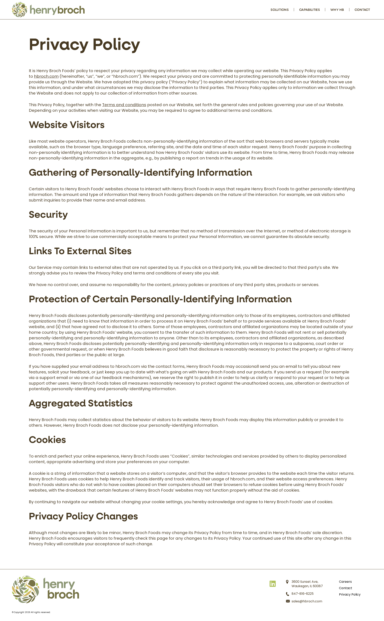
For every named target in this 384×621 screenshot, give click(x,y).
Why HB (337, 9)
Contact (362, 9)
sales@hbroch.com (307, 601)
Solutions (280, 9)
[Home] (48, 9)
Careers (345, 582)
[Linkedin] (273, 583)
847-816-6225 (303, 594)
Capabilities (309, 9)
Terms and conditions (124, 105)
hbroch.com (46, 77)
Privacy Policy (350, 594)
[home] (45, 589)
